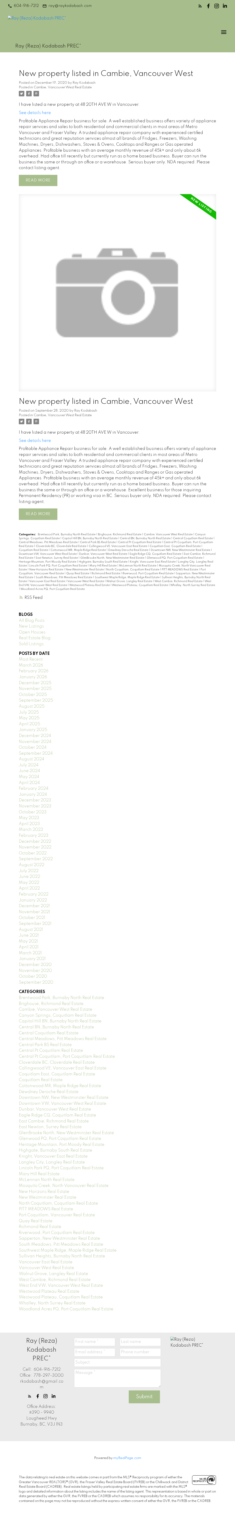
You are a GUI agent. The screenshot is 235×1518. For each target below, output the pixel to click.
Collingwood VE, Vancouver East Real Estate (118, 546)
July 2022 (29, 871)
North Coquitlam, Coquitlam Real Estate (133, 569)
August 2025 (32, 706)
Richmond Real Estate (106, 573)
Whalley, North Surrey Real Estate (192, 585)
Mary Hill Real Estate (103, 565)
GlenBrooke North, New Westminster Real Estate (112, 558)
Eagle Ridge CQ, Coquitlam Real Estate (156, 554)
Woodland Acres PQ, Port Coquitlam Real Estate (52, 589)
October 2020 (33, 976)
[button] (23, 6)
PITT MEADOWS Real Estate (180, 569)
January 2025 (33, 730)
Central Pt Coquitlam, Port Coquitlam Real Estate (67, 1057)
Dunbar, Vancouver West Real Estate (103, 554)
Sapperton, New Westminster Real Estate (59, 1238)
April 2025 (29, 724)
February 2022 (33, 894)
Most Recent (31, 659)
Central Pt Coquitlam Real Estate (140, 542)
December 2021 (34, 906)
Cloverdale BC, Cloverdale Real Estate (61, 546)
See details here (35, 113)
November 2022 (35, 847)
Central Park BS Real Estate (98, 542)
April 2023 (29, 824)
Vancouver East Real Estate (47, 581)
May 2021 (28, 941)
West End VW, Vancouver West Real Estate (61, 1286)
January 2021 (32, 959)
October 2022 (33, 853)
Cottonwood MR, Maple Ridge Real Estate (78, 550)
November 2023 (35, 806)
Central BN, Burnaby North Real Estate (145, 538)
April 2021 (29, 947)
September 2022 (36, 859)
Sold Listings (31, 644)
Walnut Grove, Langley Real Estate (129, 581)
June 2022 (29, 877)
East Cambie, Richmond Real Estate (54, 1121)
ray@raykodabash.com (70, 6)
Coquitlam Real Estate (34, 550)
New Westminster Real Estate (85, 569)
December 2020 (35, 965)
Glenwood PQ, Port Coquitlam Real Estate (175, 558)
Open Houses (32, 632)
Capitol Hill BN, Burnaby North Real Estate (90, 538)
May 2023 (29, 818)
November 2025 (35, 689)
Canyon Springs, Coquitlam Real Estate (58, 1015)
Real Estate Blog (34, 638)
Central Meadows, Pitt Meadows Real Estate (48, 542)
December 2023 (35, 800)
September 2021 (35, 924)
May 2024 (29, 777)
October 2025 (33, 695)
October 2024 (33, 747)
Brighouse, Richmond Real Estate (120, 534)
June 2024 (29, 771)
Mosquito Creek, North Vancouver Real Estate (64, 1186)
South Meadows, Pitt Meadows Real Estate (64, 577)
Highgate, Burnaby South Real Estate (103, 562)
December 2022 (35, 842)
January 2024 (33, 794)
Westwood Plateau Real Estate (89, 585)
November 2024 (35, 742)
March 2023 (31, 830)
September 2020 (36, 982)
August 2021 (31, 930)
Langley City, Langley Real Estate (52, 1162)
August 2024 (31, 759)
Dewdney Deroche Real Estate (128, 550)
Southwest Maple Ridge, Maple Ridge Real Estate (127, 577)
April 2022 (29, 888)
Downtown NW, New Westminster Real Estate (181, 550)
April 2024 (29, 783)
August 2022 (31, 865)
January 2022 (33, 900)
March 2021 (30, 953)
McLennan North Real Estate (138, 565)
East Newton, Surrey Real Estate (57, 558)
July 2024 (29, 765)
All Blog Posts (32, 621)
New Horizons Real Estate (46, 569)
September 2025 (36, 700)
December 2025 (35, 683)
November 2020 (35, 971)
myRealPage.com (127, 1458)
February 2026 (33, 671)
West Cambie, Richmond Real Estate (178, 581)
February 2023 (33, 836)
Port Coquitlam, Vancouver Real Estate (57, 1215)
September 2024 (36, 753)
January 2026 (33, 677)
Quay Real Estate (78, 573)
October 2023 (33, 812)
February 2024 (33, 789)
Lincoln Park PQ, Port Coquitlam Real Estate (58, 565)
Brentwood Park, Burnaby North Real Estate (67, 534)
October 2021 (32, 918)
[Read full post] (117, 295)
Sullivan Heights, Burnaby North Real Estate (62, 1256)
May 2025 (29, 718)
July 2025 (29, 712)
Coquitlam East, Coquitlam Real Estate (175, 546)
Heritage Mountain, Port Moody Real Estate (48, 562)
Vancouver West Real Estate (86, 581)
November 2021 (34, 912)
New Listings (31, 626)
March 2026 (31, 665)
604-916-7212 (26, 6)
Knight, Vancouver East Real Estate (153, 562)
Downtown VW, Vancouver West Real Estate (48, 554)
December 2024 (35, 736)
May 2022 (29, 883)
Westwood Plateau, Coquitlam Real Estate (140, 585)
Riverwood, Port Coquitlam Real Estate (148, 573)
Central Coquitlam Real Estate (193, 538)
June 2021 (29, 935)
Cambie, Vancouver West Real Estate (63, 87)
